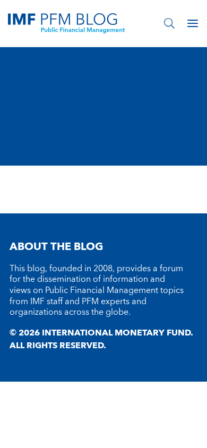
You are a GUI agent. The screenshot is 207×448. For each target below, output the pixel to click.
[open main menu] (192, 23)
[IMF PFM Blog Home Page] (66, 22)
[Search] (169, 23)
